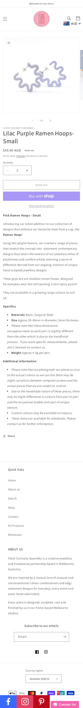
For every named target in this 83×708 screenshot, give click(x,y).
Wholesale (15, 535)
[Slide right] (50, 120)
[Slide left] (32, 120)
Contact (13, 516)
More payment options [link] (41, 205)
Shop (11, 507)
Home (12, 480)
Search (12, 498)
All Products (16, 525)
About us (14, 489)
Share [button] (11, 436)
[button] (5, 18)
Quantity (8, 162)
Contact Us (66, 704)
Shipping (20, 156)
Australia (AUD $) (39, 678)
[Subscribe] (64, 637)
